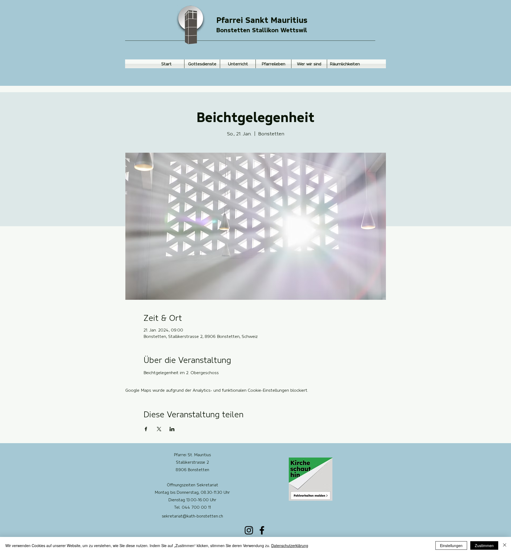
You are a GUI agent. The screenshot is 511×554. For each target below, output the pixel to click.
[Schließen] (504, 545)
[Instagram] (248, 530)
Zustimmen (484, 545)
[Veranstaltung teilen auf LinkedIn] (172, 429)
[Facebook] (261, 530)
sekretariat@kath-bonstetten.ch (192, 516)
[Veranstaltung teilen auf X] (159, 429)
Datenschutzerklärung (289, 545)
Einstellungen (451, 545)
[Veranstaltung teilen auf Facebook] (146, 429)
